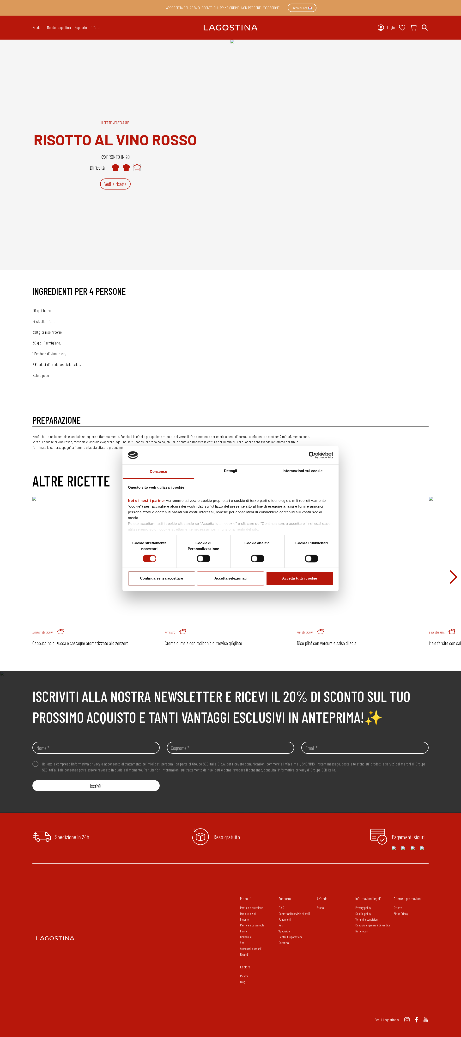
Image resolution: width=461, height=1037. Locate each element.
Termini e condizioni (366, 919)
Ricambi (244, 954)
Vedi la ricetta (115, 184)
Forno (243, 931)
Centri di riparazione (291, 937)
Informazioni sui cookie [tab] (302, 471)
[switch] (203, 558)
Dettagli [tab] (230, 471)
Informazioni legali (368, 898)
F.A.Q (281, 908)
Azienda (322, 898)
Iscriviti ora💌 (302, 8)
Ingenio (244, 919)
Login (391, 27)
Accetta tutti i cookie (299, 578)
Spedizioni (285, 931)
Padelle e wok (248, 914)
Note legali (361, 931)
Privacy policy (363, 908)
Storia (320, 908)
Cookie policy (363, 914)
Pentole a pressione (251, 908)
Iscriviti (96, 786)
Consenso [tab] (158, 472)
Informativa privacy (86, 763)
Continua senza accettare (161, 578)
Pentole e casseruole (252, 925)
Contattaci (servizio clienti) (294, 914)
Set (242, 943)
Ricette (244, 976)
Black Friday (401, 914)
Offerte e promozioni (408, 898)
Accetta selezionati (230, 578)
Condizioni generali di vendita (372, 925)
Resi (281, 925)
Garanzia (284, 943)
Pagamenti (285, 919)
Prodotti (245, 898)
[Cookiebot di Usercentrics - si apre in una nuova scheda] (312, 455)
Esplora (245, 967)
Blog (242, 982)
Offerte (95, 27)
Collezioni (246, 937)
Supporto (285, 898)
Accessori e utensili (251, 949)
